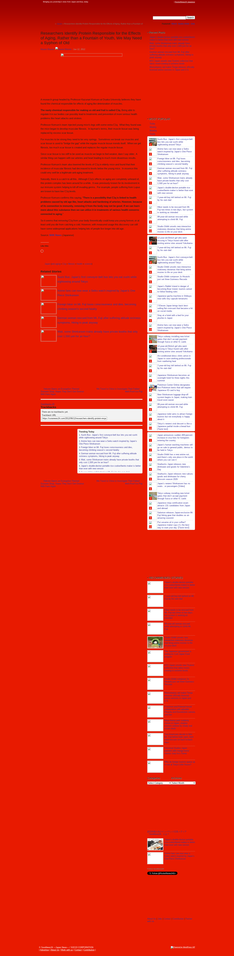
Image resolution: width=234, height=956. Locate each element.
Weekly (153, 127)
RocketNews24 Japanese (185, 2)
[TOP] (52, 23)
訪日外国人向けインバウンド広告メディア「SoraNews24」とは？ (167, 832)
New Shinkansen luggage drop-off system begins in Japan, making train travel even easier (174, 397)
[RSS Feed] (172, 2)
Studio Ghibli (183, 24)
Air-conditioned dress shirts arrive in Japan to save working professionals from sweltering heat (174, 358)
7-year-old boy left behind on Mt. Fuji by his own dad (179, 597)
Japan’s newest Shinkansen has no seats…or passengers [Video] (173, 484)
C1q (64, 264)
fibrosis (71, 264)
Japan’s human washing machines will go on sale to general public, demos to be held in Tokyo (175, 447)
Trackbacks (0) (47, 404)
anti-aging (55, 264)
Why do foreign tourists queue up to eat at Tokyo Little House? (180, 763)
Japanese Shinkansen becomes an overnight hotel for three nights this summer (173, 378)
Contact (167, 919)
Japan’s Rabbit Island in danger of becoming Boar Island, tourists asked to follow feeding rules (174, 289)
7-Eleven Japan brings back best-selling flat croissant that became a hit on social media (175, 308)
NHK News (55, 235)
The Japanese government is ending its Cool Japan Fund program (178, 654)
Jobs (193, 24)
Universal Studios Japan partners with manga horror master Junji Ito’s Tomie (177, 751)
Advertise (44, 950)
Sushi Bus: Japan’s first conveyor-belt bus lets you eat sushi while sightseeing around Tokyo (175, 142)
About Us (151, 919)
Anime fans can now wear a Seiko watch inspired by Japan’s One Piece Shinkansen (174, 151)
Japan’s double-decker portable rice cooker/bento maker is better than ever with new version (172, 38)
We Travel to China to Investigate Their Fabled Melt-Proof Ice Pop (119, 390)
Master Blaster (47, 49)
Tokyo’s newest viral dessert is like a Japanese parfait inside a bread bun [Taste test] (174, 426)
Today (152, 123)
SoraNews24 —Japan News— (73, 12)
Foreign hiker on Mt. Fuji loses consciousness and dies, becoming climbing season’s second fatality (106, 448)
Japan (47, 264)
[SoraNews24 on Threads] (163, 2)
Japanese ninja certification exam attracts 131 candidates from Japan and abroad (173, 505)
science (88, 264)
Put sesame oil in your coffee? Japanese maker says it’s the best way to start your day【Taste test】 (173, 525)
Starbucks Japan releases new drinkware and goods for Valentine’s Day (173, 467)
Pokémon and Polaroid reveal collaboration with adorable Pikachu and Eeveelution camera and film (180, 710)
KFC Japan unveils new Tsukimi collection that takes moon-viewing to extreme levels (171, 62)
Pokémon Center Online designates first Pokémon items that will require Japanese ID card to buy (174, 387)
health (79, 264)
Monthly (153, 130)
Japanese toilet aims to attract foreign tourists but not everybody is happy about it (174, 417)
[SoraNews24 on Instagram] (160, 2)
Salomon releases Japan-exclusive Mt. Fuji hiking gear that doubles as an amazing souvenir (175, 515)
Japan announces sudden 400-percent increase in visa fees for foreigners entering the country (174, 438)
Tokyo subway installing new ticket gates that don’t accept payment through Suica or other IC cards (173, 339)
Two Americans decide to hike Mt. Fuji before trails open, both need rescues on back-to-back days (179, 738)
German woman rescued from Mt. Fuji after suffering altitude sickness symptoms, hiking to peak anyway (108, 454)
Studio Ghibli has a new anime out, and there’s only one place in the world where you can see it (175, 457)
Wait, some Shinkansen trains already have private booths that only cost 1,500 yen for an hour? (170, 46)
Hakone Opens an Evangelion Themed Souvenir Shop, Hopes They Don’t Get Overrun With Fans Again (62, 391)
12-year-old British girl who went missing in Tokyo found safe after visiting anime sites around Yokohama (174, 240)
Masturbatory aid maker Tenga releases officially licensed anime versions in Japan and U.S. (172, 68)
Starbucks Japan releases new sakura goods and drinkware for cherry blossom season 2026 (175, 476)
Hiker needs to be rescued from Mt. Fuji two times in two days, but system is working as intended (175, 210)
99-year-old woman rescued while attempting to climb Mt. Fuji (172, 218)
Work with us (67, 950)
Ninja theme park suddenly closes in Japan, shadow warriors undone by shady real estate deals (178, 724)
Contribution (178, 919)
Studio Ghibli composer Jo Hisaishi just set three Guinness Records (173, 277)
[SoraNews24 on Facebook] (157, 2)
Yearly (152, 134)
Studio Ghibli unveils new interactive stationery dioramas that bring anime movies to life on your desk (174, 229)
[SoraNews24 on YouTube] (169, 2)
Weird (174, 24)
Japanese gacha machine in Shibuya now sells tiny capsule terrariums (174, 297)
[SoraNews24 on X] (166, 2)
